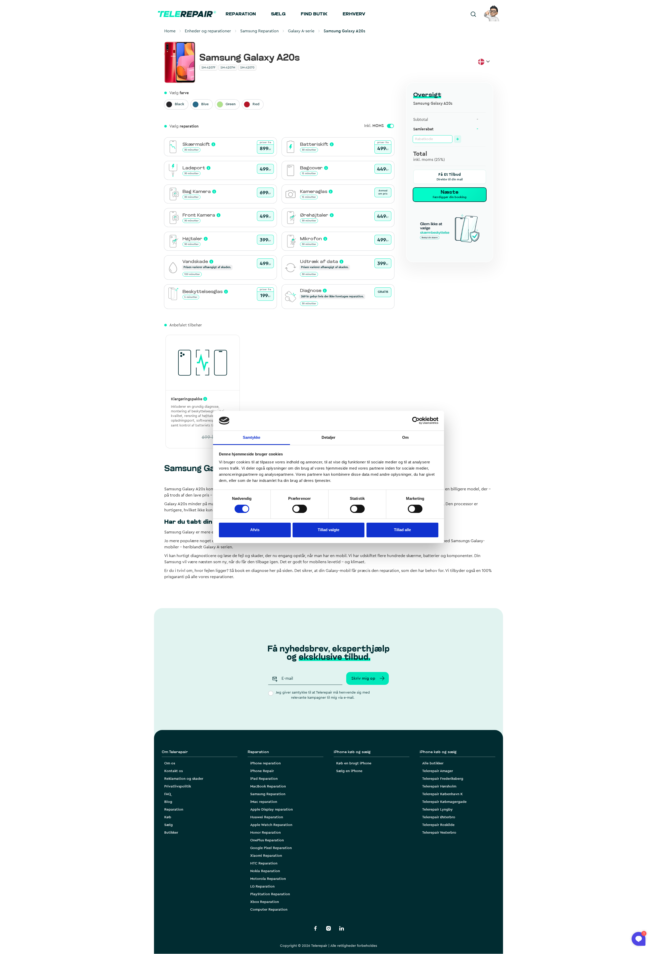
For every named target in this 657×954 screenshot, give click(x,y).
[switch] (299, 509)
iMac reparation (263, 802)
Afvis (254, 530)
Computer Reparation (268, 909)
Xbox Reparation (264, 902)
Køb (167, 817)
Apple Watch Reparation (271, 825)
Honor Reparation (265, 832)
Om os (169, 763)
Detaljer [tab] (329, 437)
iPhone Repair (262, 771)
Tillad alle (402, 530)
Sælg (278, 14)
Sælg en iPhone (349, 771)
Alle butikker (432, 763)
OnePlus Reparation (267, 840)
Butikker (171, 832)
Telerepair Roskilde (438, 825)
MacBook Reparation (268, 786)
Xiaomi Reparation (266, 856)
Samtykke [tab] (251, 437)
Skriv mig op (363, 678)
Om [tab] (405, 437)
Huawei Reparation (266, 817)
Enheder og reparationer (208, 31)
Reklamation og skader (183, 779)
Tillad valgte (328, 530)
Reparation (241, 14)
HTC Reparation (263, 863)
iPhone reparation (265, 763)
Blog (168, 802)
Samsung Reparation (259, 31)
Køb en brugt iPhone (353, 763)
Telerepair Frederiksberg (442, 779)
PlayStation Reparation (270, 894)
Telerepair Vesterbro (439, 832)
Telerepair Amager (437, 771)
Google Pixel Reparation (271, 848)
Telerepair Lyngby (437, 809)
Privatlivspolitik (177, 786)
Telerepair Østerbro (438, 817)
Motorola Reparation (268, 879)
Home (170, 31)
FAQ (167, 794)
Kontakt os (173, 771)
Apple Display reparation (271, 809)
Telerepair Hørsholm (439, 786)
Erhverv (354, 14)
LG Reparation (262, 886)
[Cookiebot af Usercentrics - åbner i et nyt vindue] (415, 420)
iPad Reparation (264, 779)
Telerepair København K (442, 794)
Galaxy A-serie (301, 31)
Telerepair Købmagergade (444, 802)
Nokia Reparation (265, 871)
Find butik (314, 14)
